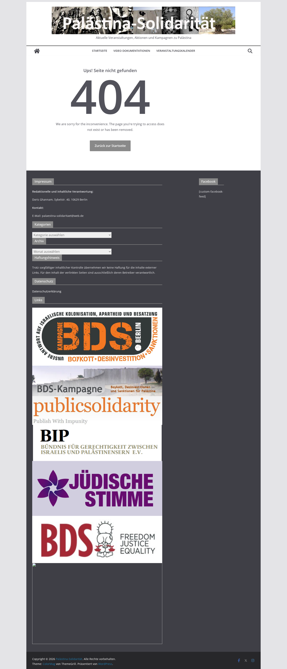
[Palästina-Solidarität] (37, 51)
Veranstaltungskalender (175, 51)
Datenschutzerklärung (46, 291)
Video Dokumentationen (131, 51)
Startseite (99, 51)
